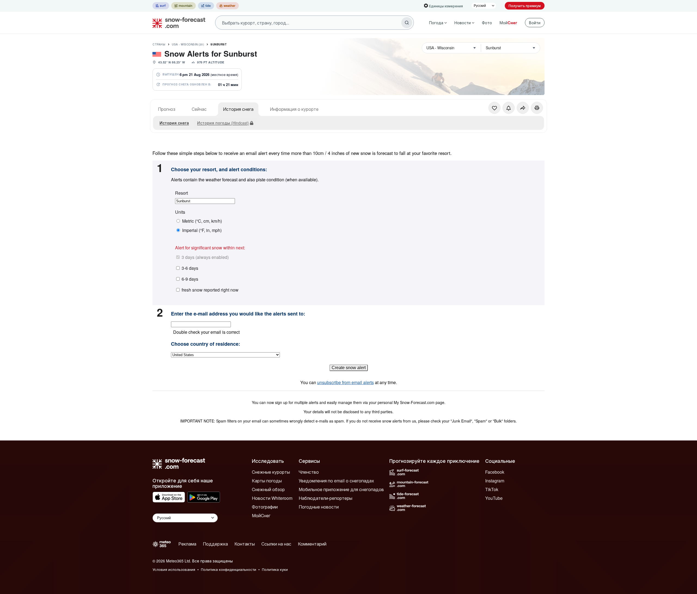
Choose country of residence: (205, 344)
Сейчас (199, 109)
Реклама (187, 544)
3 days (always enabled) (205, 257)
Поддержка (215, 544)
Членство (309, 472)
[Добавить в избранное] (494, 108)
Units (180, 212)
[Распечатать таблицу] (537, 108)
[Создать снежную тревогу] (509, 108)
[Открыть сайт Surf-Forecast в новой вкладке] (160, 5)
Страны (158, 44)
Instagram (494, 480)
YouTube (494, 498)
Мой (508, 22)
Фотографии (265, 507)
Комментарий (312, 544)
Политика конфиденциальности (228, 569)
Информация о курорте (294, 109)
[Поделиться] (523, 108)
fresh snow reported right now (210, 290)
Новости (462, 22)
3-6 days (190, 268)
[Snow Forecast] (177, 22)
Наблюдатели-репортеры (325, 498)
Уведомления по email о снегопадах (336, 480)
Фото (487, 22)
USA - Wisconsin (188, 44)
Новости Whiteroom (272, 498)
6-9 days (190, 279)
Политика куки (275, 569)
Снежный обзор (268, 489)
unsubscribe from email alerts (345, 382)
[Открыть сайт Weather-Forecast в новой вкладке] (227, 5)
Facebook (494, 472)
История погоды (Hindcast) (223, 122)
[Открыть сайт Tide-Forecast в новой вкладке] (206, 5)
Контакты (244, 544)
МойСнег (261, 515)
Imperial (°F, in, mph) (202, 230)
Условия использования (173, 569)
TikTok (491, 489)
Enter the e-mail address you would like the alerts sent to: (238, 314)
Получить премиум (525, 5)
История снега (238, 109)
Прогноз (166, 109)
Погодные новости (319, 507)
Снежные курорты (271, 472)
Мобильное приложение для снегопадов (341, 489)
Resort (181, 193)
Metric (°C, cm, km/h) (202, 221)
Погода (436, 22)
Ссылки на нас (276, 544)
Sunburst (218, 44)
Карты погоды (267, 480)
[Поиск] (406, 22)
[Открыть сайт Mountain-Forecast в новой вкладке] (183, 5)
